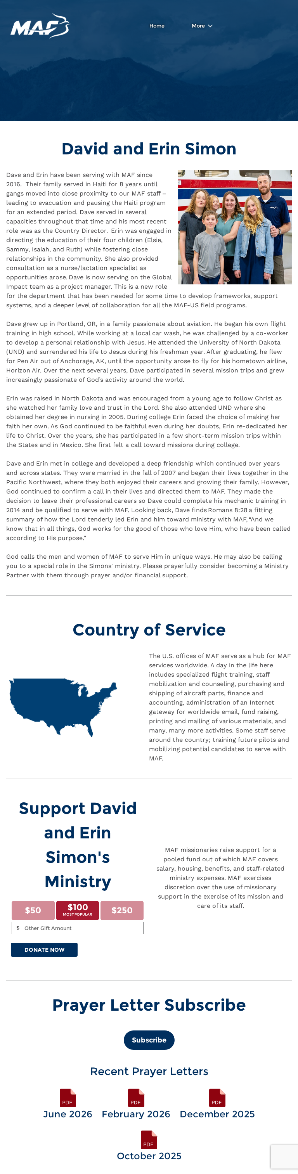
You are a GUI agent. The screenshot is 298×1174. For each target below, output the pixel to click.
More (198, 26)
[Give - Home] (40, 25)
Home (157, 26)
